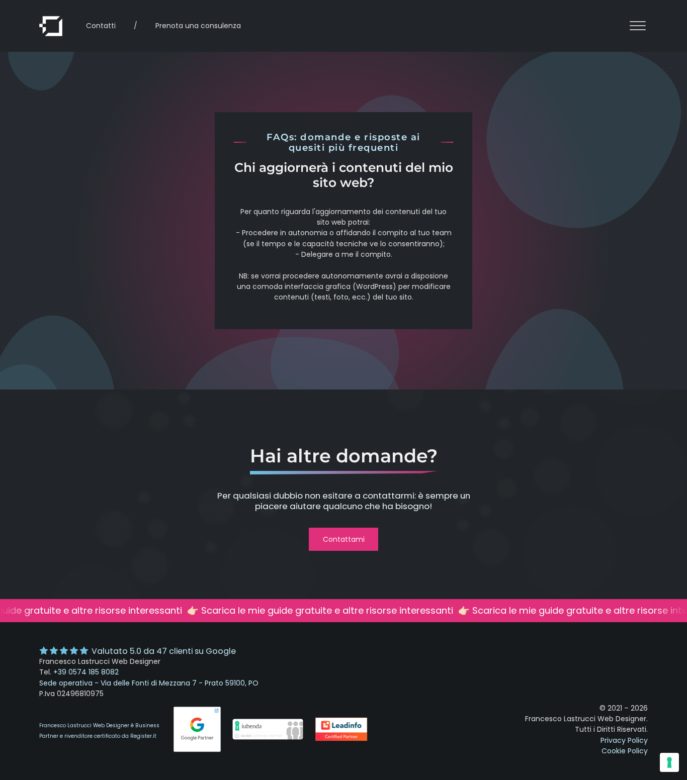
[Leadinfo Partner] (351, 740)
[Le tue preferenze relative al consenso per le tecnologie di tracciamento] (669, 762)
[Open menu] (638, 26)
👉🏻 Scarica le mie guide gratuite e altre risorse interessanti (318, 610)
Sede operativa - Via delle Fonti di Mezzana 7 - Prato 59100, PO (149, 683)
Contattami (344, 539)
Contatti (101, 26)
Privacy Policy (624, 740)
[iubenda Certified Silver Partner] (267, 740)
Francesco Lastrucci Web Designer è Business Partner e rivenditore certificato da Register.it (99, 731)
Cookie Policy (625, 751)
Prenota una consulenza (198, 26)
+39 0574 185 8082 (86, 672)
